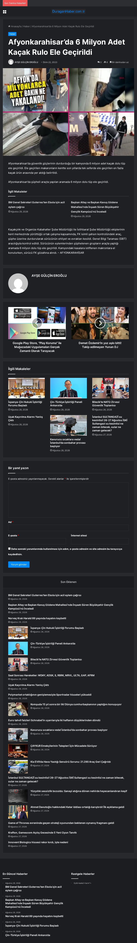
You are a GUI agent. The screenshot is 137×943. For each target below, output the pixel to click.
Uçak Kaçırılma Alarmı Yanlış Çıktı (28, 684)
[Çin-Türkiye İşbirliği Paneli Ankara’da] (68, 388)
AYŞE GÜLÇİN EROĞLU (26, 62)
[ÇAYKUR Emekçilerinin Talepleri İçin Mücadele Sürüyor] (18, 750)
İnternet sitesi (79, 535)
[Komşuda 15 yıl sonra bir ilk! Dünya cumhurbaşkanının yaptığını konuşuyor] (18, 709)
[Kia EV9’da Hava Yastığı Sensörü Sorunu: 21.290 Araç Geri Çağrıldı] (18, 766)
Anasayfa (15, 26)
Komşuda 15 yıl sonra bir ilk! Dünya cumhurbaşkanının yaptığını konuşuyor (76, 704)
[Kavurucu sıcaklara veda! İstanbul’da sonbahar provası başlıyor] (68, 425)
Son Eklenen (69, 582)
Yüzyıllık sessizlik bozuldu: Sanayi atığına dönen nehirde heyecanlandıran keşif (79, 791)
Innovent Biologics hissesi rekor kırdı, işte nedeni (38, 842)
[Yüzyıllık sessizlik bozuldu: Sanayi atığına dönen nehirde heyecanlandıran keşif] (18, 796)
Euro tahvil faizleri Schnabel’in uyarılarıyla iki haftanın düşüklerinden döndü (54, 720)
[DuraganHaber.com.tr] (68, 11)
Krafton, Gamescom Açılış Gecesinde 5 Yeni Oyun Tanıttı (42, 832)
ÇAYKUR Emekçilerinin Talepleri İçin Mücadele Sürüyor (64, 745)
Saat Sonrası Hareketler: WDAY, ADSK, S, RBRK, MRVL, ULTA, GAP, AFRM (51, 675)
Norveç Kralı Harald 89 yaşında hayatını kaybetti (37, 618)
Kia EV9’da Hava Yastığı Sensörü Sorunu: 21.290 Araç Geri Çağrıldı (71, 761)
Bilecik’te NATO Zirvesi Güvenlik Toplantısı (56, 659)
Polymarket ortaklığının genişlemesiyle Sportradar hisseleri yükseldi (50, 694)
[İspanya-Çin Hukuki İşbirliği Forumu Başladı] (26, 388)
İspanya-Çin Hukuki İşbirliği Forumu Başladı (57, 627)
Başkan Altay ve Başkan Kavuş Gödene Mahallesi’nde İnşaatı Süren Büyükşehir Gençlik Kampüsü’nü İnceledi (95, 207)
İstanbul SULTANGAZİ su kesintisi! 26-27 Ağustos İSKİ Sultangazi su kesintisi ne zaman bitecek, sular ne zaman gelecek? (109, 423)
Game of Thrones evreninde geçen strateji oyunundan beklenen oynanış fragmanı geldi (61, 822)
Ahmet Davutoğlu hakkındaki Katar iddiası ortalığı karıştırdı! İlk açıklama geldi (77, 806)
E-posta (13, 535)
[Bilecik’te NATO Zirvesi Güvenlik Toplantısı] (110, 388)
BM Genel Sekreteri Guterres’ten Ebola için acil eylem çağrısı (44, 595)
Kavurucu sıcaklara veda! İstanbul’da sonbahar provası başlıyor (68, 443)
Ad (10, 522)
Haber (26, 26)
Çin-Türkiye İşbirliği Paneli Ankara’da (53, 643)
